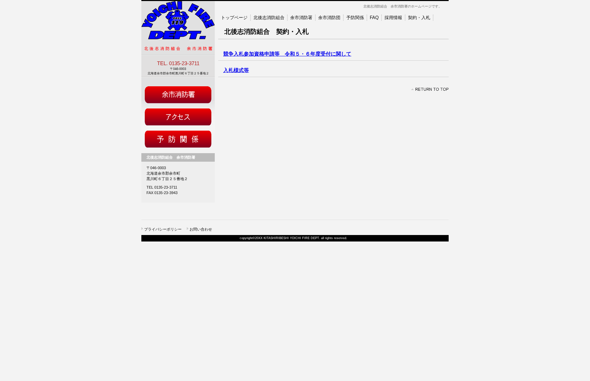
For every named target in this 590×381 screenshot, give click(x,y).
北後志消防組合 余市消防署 (178, 28)
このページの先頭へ (430, 89)
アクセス (178, 117)
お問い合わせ (200, 229)
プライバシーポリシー (163, 229)
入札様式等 (236, 70)
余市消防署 (178, 95)
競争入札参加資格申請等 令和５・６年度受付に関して (287, 54)
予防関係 (178, 140)
